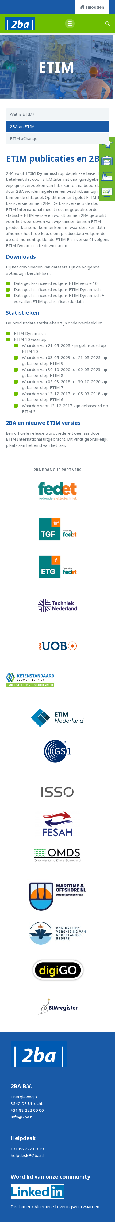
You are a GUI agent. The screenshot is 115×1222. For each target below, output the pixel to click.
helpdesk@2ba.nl (27, 1155)
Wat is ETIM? (22, 114)
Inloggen (95, 7)
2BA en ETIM (22, 126)
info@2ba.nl (22, 1116)
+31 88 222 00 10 (27, 1148)
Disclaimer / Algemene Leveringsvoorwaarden (55, 1206)
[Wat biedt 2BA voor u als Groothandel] (107, 160)
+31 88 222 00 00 (27, 1110)
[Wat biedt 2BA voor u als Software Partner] (107, 192)
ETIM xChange (23, 138)
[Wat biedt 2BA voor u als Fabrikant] (107, 176)
